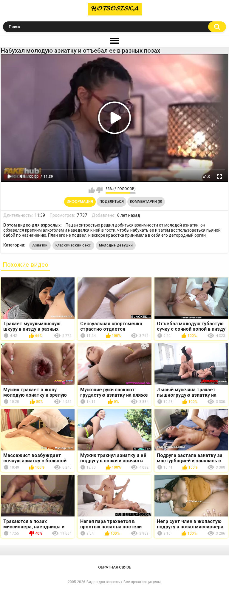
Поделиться (112, 202)
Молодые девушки (116, 245)
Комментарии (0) (146, 202)
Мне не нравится (99, 190)
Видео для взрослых (104, 582)
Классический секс (73, 245)
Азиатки (39, 245)
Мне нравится (92, 190)
